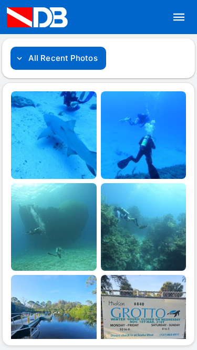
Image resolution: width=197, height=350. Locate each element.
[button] (179, 17)
